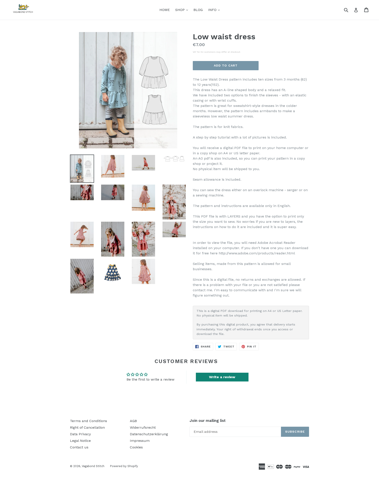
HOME (164, 10)
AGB (133, 421)
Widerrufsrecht (143, 427)
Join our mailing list (208, 420)
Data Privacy (80, 434)
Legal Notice (80, 441)
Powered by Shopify (124, 466)
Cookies (136, 447)
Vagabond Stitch (93, 466)
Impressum (140, 441)
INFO (215, 9)
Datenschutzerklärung (149, 434)
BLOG (198, 10)
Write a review (222, 377)
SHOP (182, 9)
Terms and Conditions (88, 421)
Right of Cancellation (87, 427)
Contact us (79, 447)
